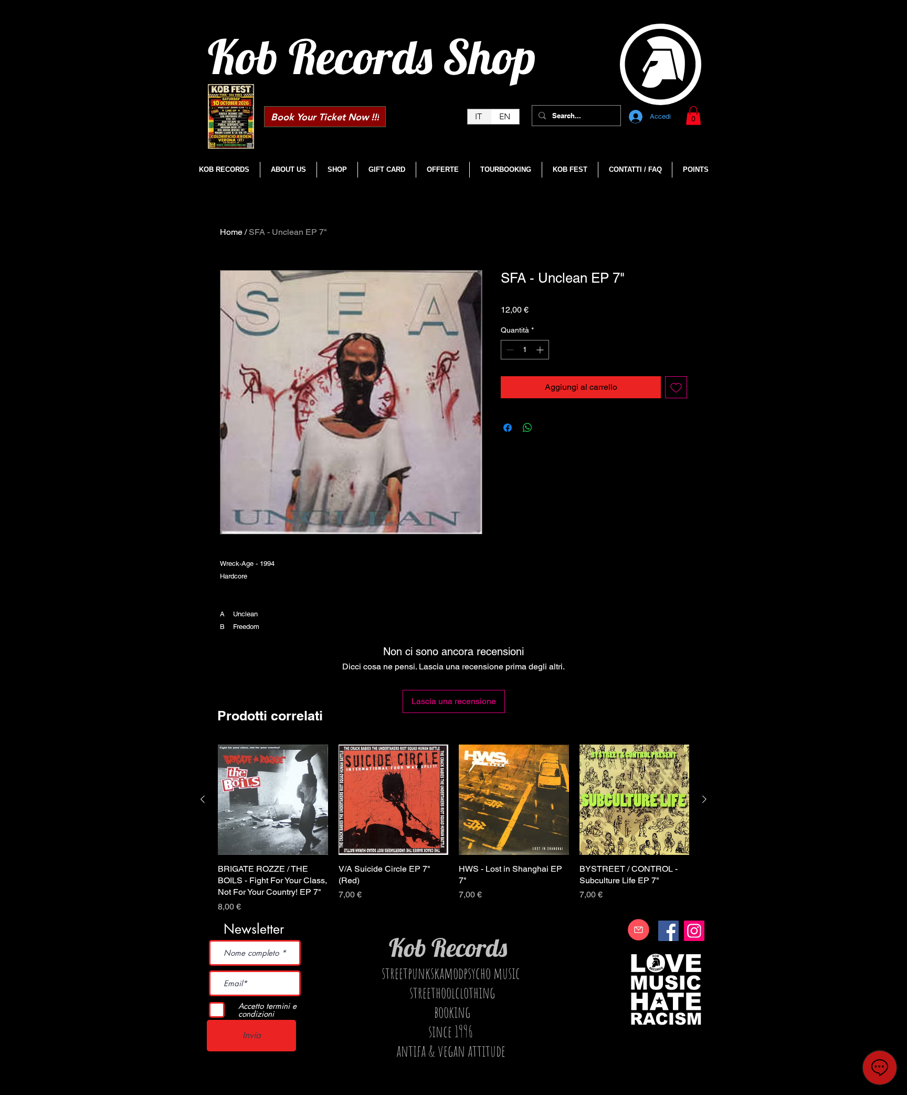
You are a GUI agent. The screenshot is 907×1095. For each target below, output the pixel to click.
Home (231, 232)
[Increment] (540, 349)
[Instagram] (694, 931)
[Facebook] (668, 931)
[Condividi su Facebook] (507, 427)
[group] (453, 829)
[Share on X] (547, 427)
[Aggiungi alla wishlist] (676, 387)
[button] (693, 115)
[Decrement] (508, 349)
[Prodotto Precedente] (202, 799)
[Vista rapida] (273, 800)
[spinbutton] (524, 349)
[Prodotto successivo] (704, 799)
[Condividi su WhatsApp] (527, 427)
